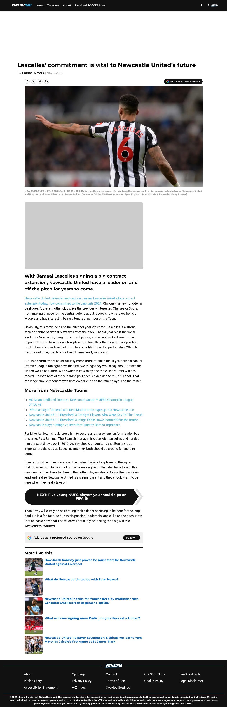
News (40, 5)
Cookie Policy (153, 681)
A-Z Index (79, 687)
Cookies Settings (118, 687)
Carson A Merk (33, 73)
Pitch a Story (33, 681)
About (67, 5)
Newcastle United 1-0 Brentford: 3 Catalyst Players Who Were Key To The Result (85, 415)
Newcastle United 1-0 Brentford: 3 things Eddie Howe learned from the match (83, 420)
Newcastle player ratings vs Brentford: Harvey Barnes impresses (74, 425)
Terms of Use (115, 681)
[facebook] (201, 5)
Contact (111, 674)
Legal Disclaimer (191, 681)
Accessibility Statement (41, 687)
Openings (78, 674)
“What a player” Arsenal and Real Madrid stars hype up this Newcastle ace (81, 410)
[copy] (46, 81)
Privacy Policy (82, 681)
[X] (208, 5)
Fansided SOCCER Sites (90, 5)
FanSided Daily (190, 674)
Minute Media (25, 697)
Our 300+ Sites (154, 674)
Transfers (53, 5)
